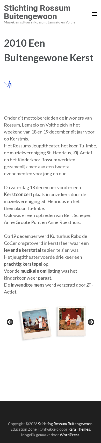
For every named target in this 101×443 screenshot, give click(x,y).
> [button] (91, 322)
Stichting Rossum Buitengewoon (37, 12)
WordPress (70, 435)
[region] (50, 323)
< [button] (10, 322)
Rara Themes (79, 429)
